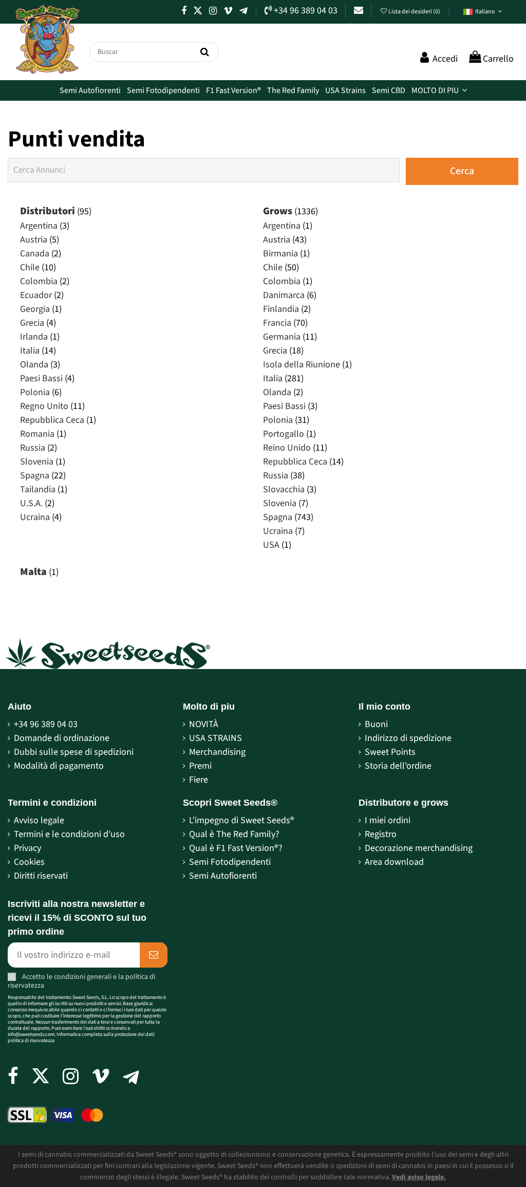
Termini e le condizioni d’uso (69, 834)
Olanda (34, 364)
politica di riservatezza (31, 1040)
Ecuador (36, 295)
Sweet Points (390, 752)
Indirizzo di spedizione (408, 738)
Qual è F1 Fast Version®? (236, 848)
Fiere (198, 779)
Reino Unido (287, 447)
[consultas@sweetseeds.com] (358, 10)
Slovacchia (284, 489)
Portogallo (283, 434)
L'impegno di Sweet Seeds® (241, 820)
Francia (277, 323)
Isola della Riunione (301, 364)
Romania (37, 434)
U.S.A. (31, 503)
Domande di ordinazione (61, 738)
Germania (281, 336)
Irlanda (34, 336)
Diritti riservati (41, 875)
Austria (33, 239)
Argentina (39, 225)
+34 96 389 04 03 (46, 724)
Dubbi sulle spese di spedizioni (74, 752)
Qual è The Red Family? (234, 834)
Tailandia (37, 489)
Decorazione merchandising (419, 848)
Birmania (280, 253)
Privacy (27, 848)
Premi (200, 765)
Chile (30, 267)
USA (271, 545)
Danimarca (284, 295)
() (414, 11)
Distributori (47, 211)
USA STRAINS (215, 738)
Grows (277, 211)
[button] (483, 12)
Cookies (29, 862)
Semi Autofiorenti (223, 875)
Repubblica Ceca (52, 420)
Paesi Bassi (41, 378)
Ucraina (35, 517)
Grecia (32, 323)
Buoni (376, 724)
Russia (32, 447)
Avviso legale (39, 820)
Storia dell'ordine (398, 765)
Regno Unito (44, 406)
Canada (34, 253)
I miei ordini (387, 820)
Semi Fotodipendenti (230, 862)
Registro (381, 834)
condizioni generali (82, 976)
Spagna (34, 475)
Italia (30, 350)
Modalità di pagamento (59, 765)
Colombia (39, 281)
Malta (33, 572)
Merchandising (217, 752)
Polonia (35, 392)
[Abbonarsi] (153, 955)
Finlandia (281, 309)
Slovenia (36, 461)
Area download (394, 862)
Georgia (35, 309)
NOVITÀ (203, 724)
